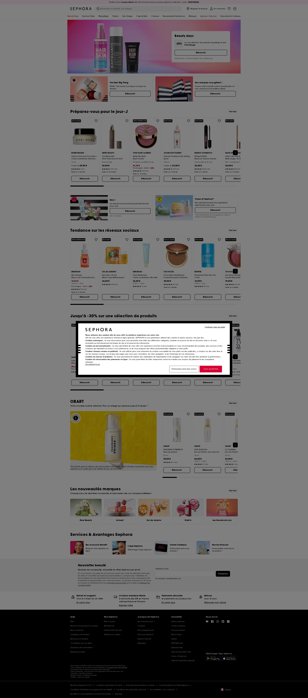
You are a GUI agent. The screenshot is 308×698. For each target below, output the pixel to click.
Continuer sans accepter (215, 327)
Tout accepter (210, 369)
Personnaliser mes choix (183, 369)
